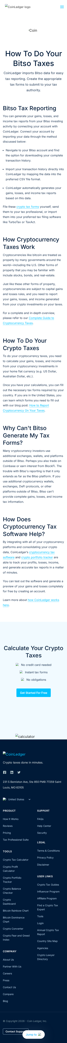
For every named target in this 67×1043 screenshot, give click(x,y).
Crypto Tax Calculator (15, 859)
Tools (40, 916)
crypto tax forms (27, 206)
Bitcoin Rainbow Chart (16, 910)
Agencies (42, 948)
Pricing (7, 832)
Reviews (8, 825)
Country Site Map (47, 941)
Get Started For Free (33, 693)
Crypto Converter (13, 928)
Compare (8, 994)
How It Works (10, 818)
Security (42, 832)
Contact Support (16, 1031)
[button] (62, 8)
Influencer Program (48, 891)
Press (6, 980)
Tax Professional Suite (16, 839)
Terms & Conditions (48, 850)
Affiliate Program (47, 898)
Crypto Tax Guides (48, 884)
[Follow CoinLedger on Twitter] (19, 772)
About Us (8, 959)
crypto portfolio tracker (37, 557)
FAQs (40, 818)
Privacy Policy (45, 857)
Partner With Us (12, 966)
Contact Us (9, 987)
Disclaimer (43, 864)
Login (40, 923)
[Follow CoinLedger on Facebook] (4, 772)
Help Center (44, 825)
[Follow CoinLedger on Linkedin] (12, 772)
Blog (5, 1000)
